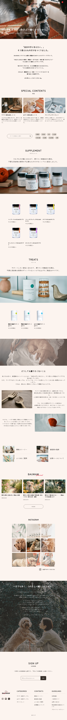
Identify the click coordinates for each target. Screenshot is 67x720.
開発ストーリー (38, 696)
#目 (49, 134)
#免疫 (43, 134)
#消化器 (38, 138)
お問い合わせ (55, 702)
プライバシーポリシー (58, 709)
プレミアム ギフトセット (52, 115)
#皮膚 (44, 138)
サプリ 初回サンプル (23, 696)
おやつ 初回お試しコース (30, 115)
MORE (33, 506)
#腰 (57, 138)
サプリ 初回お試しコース (8, 115)
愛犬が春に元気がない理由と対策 (11, 495)
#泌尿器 (51, 138)
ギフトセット (20, 702)
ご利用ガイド (55, 699)
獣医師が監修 (38, 699)
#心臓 (54, 134)
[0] (61, 3)
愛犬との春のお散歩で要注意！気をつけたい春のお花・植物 (33, 496)
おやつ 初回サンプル (23, 699)
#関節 (37, 134)
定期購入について (39, 705)
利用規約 (54, 696)
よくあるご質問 (38, 702)
